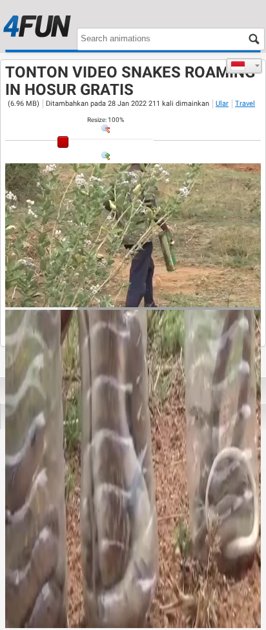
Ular (222, 103)
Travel (245, 103)
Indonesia (244, 65)
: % (105, 119)
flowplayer (169, 297)
